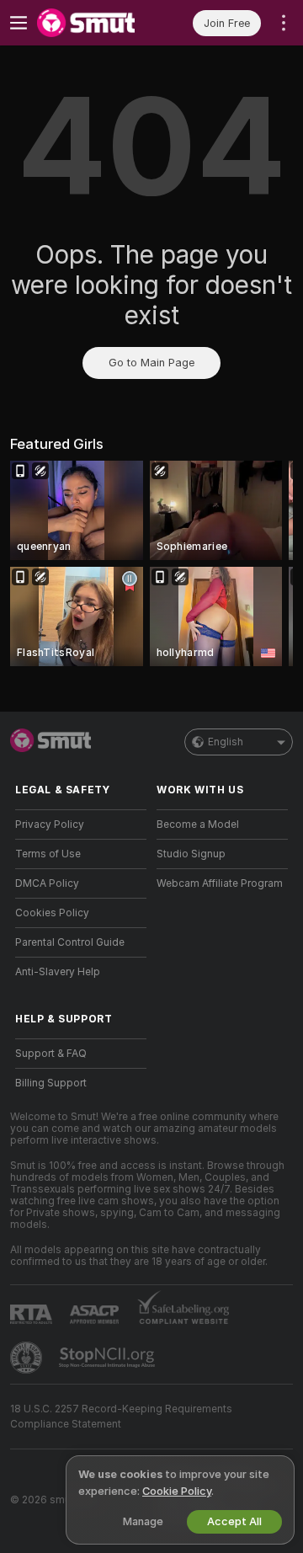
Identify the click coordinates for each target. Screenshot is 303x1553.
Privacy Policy (49, 824)
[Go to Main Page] (94, 22)
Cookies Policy (52, 913)
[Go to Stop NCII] (108, 1358)
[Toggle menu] (18, 22)
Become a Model (198, 824)
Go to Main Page (151, 362)
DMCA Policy (47, 883)
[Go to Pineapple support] (27, 1358)
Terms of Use (48, 854)
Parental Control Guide (70, 942)
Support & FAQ (51, 1053)
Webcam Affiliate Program (220, 883)
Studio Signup (191, 854)
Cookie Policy (176, 1491)
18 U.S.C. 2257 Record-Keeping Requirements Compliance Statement (121, 1416)
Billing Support (51, 1083)
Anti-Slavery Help (57, 972)
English (225, 742)
